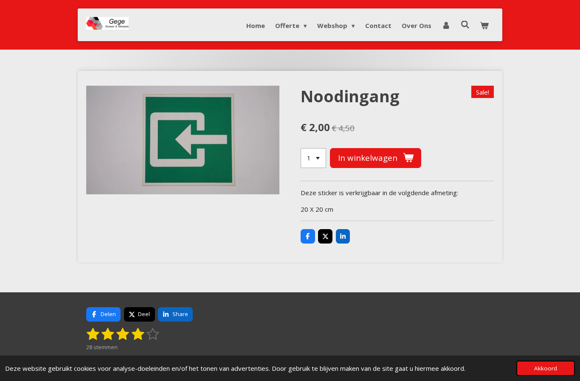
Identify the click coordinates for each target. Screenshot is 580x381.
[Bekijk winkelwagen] (484, 25)
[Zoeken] (465, 24)
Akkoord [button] (545, 368)
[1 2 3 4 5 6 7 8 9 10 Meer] (313, 158)
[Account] (446, 25)
